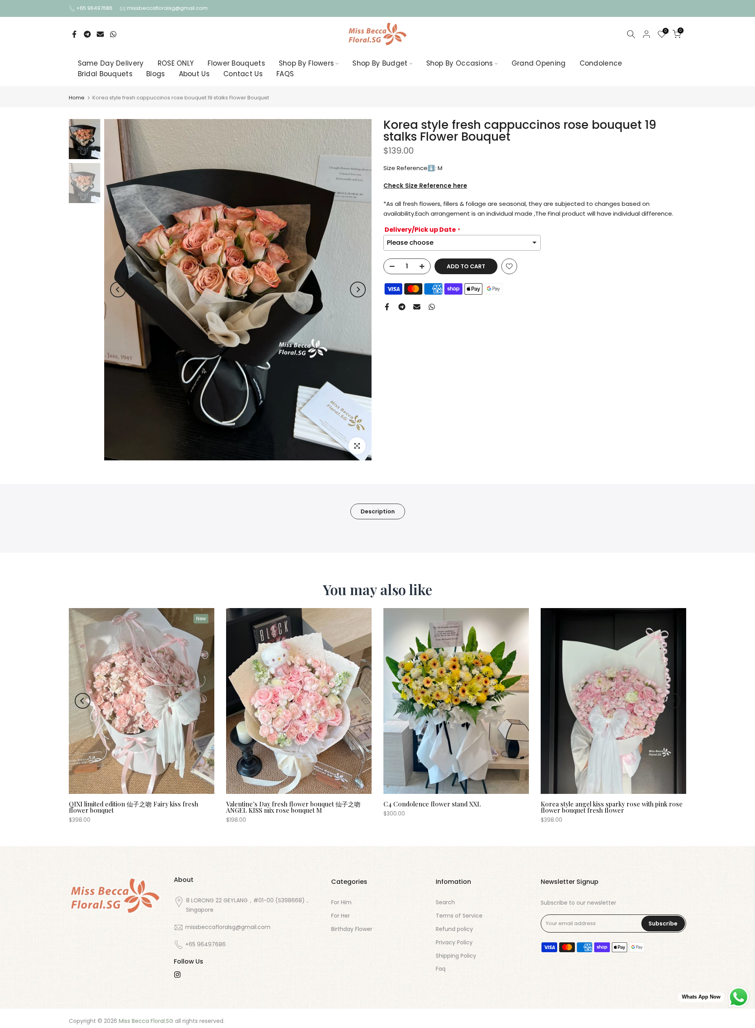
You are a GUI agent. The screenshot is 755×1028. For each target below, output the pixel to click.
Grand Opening (539, 63)
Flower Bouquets (236, 63)
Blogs (155, 74)
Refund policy (454, 929)
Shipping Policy (456, 956)
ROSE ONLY (176, 63)
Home (77, 97)
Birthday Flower (351, 929)
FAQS (285, 74)
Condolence (601, 63)
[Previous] (118, 289)
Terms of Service (459, 916)
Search (445, 902)
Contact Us (243, 74)
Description (378, 511)
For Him (341, 902)
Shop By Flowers (306, 63)
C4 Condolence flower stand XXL (432, 804)
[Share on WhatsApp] (113, 34)
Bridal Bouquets (105, 74)
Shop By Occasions (459, 63)
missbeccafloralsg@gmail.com (167, 8)
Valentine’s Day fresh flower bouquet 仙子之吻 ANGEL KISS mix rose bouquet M (293, 807)
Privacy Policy (454, 942)
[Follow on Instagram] (177, 974)
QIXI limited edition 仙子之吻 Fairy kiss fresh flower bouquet (133, 807)
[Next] (358, 289)
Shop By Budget (379, 63)
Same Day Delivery (111, 63)
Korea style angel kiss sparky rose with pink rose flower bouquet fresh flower (612, 807)
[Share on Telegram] (87, 34)
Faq (441, 969)
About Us (194, 74)
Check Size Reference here (425, 186)
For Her (340, 916)
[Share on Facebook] (74, 34)
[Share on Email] (100, 34)
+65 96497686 (95, 8)
